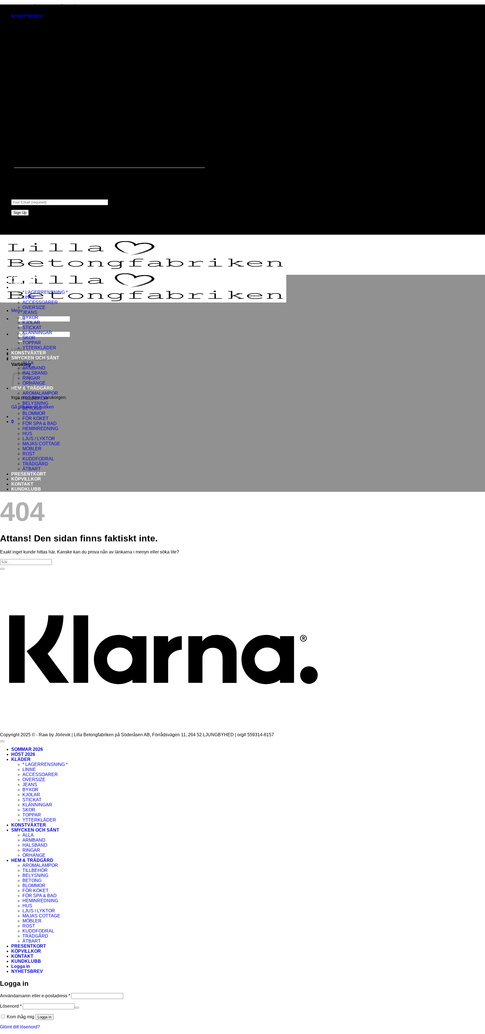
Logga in (44, 1017)
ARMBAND (33, 368)
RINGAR (31, 850)
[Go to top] (2, 741)
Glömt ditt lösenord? (20, 1026)
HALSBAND (34, 373)
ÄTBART (31, 469)
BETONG (32, 408)
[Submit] (20, 326)
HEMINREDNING (40, 428)
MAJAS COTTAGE (41, 443)
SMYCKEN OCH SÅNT (35, 358)
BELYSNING (35, 403)
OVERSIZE (33, 307)
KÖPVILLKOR (26, 479)
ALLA (28, 363)
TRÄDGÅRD (35, 463)
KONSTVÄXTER (28, 352)
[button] (27, 16)
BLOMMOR (33, 413)
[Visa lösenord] (77, 1007)
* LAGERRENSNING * (45, 292)
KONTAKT (22, 484)
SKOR (28, 337)
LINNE (29, 297)
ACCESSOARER (40, 302)
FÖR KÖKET (35, 418)
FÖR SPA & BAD (39, 423)
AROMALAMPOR (40, 393)
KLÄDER (21, 287)
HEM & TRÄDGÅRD (32, 388)
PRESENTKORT (28, 474)
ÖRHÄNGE (33, 383)
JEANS (29, 312)
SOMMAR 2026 (27, 277)
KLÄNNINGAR (37, 332)
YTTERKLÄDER (39, 347)
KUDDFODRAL (38, 458)
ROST (28, 453)
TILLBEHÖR (35, 398)
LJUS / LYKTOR (38, 438)
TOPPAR (31, 342)
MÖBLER (32, 448)
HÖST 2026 (23, 282)
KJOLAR (31, 322)
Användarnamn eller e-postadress (35, 995)
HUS (27, 433)
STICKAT (32, 327)
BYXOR (30, 317)
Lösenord (11, 1006)
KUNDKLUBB (26, 489)
